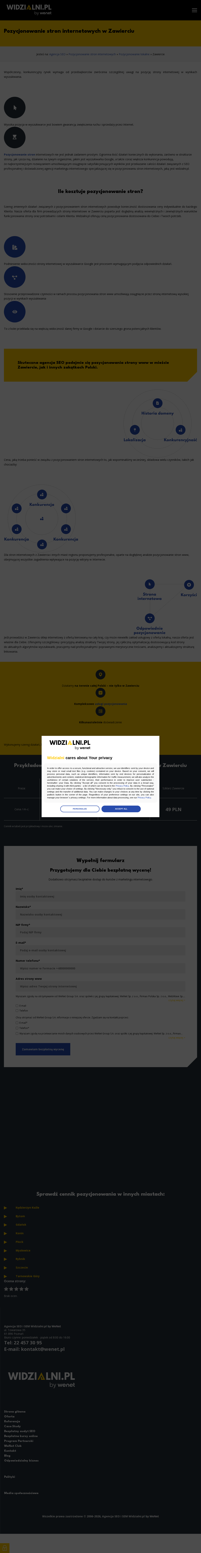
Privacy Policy (122, 786)
